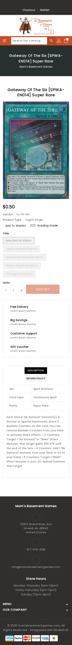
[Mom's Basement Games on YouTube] (53, 4)
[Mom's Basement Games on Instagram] (39, 4)
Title (6, 233)
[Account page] (59, 40)
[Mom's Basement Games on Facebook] (18, 4)
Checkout (29, 10)
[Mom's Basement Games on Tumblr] (46, 4)
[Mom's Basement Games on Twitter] (25, 4)
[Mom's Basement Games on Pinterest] (32, 4)
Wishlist (45, 10)
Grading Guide (47, 225)
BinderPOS (61, 630)
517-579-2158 (36, 549)
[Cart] (66, 40)
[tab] (36, 370)
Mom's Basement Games (36, 67)
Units (6, 282)
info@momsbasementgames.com (36, 567)
